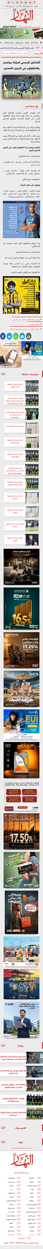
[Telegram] (22, 336)
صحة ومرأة (11, 1207)
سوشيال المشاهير (31, 1211)
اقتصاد (11, 1185)
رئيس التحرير (31, 1215)
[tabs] (9, 2)
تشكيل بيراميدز (34, 324)
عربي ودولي (19, 42)
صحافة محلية (11, 1215)
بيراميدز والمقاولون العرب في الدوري (26, 319)
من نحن (31, 1234)
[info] (13, 2)
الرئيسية (31, 1177)
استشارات (32, 1207)
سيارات (11, 1226)
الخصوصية (21, 1238)
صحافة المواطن (11, 1200)
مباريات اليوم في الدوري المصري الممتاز (25, 328)
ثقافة (31, 1192)
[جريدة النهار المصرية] (21, 33)
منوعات (11, 1196)
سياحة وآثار (11, 1230)
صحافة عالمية (32, 1219)
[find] (17, 2)
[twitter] (30, 2)
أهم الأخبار (34, 42)
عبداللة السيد (30, 106)
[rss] (21, 2)
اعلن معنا (11, 1234)
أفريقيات (31, 1226)
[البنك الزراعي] (32, 350)
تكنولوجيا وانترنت (31, 1204)
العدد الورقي (32, 1223)
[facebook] (34, 2)
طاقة (11, 1223)
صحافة (32, 1200)
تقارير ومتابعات (8, 42)
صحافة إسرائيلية (11, 1219)
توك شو (11, 1211)
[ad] (21, 567)
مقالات (31, 1196)
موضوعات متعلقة (30, 374)
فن (11, 1189)
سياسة (11, 1204)
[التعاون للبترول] (21, 760)
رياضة (27, 42)
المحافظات (11, 1192)
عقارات (32, 1230)
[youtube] (26, 2)
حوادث (32, 1189)
